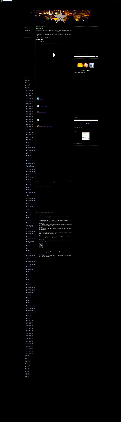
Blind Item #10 (28, 160)
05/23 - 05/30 (28, 320)
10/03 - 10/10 (28, 109)
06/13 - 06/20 (28, 136)
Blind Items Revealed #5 (30, 163)
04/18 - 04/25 (28, 328)
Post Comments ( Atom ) (45, 186)
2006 (26, 378)
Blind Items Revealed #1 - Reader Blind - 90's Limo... (30, 208)
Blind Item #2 (28, 157)
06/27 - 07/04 (28, 132)
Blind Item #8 (28, 140)
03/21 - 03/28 (28, 335)
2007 (26, 376)
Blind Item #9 (28, 161)
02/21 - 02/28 (28, 341)
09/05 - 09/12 (28, 116)
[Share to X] (39, 39)
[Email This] (36, 39)
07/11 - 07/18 (28, 129)
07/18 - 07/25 (28, 127)
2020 (26, 355)
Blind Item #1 (28, 158)
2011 (26, 369)
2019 (26, 356)
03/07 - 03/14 (28, 338)
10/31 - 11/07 (28, 103)
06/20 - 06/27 (28, 134)
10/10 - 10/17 (28, 108)
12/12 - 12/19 (28, 93)
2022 (26, 87)
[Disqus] (54, 112)
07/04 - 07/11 (28, 131)
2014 (26, 365)
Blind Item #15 (41, 223)
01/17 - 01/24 (28, 349)
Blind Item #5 (28, 145)
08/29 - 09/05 (28, 118)
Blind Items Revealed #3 (30, 148)
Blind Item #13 (41, 239)
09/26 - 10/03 (28, 111)
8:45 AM (48, 37)
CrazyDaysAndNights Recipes (85, 123)
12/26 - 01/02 (28, 90)
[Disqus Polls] (54, 81)
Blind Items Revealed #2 (30, 150)
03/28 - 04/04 (28, 333)
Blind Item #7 (28, 142)
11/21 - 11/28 (28, 98)
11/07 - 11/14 (28, 101)
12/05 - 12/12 (28, 95)
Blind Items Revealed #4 (30, 147)
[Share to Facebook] (41, 39)
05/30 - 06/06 (28, 139)
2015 (26, 363)
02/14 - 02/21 (28, 343)
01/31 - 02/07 (28, 346)
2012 (26, 368)
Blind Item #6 (28, 179)
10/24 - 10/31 (28, 105)
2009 (26, 373)
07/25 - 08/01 (28, 126)
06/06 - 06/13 (28, 137)
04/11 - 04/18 (28, 330)
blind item (42, 41)
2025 (26, 82)
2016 (26, 361)
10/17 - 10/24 (28, 106)
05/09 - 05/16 (28, 323)
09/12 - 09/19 (28, 114)
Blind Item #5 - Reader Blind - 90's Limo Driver (30, 242)
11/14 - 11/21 (28, 100)
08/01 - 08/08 (28, 124)
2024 (26, 84)
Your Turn (27, 168)
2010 (26, 371)
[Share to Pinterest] (42, 39)
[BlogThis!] (38, 39)
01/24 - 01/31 (28, 348)
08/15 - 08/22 (28, 121)
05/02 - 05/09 (28, 325)
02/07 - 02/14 (28, 345)
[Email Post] (50, 37)
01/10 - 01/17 (28, 351)
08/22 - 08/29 (28, 119)
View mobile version (54, 182)
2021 (26, 88)
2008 (26, 374)
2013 (26, 366)
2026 (26, 80)
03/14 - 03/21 (28, 336)
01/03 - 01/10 (28, 353)
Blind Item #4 (28, 153)
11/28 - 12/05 (28, 96)
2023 (26, 85)
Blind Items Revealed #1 (30, 152)
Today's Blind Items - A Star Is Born (45, 215)
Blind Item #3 (28, 155)
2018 (26, 358)
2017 (26, 360)
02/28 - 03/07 (28, 340)
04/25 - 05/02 (28, 327)
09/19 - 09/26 (28, 113)
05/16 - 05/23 (28, 322)
